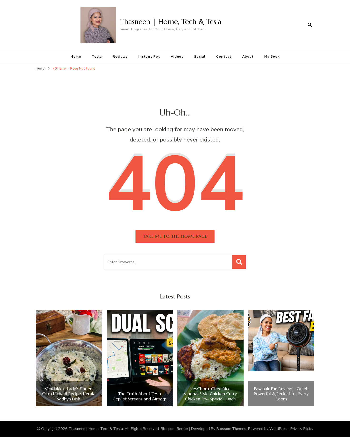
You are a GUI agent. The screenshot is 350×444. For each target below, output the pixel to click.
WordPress (279, 428)
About (248, 56)
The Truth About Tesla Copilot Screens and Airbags (140, 396)
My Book (272, 56)
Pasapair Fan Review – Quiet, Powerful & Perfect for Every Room (281, 394)
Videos (177, 56)
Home (75, 56)
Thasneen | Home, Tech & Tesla (170, 21)
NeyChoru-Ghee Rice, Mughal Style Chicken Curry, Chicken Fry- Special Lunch (210, 394)
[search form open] (309, 25)
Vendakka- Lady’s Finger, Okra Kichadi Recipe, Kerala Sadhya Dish (68, 394)
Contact (223, 56)
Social (199, 56)
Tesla (97, 56)
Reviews (120, 56)
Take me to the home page (175, 236)
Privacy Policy (301, 428)
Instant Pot (149, 56)
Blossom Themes (231, 428)
